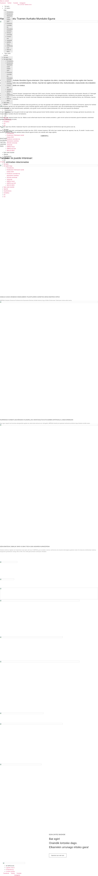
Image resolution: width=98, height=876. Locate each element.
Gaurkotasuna (8, 110)
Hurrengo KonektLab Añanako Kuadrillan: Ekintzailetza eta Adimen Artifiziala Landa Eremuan (36, 420)
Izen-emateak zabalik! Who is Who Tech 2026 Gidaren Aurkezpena (25, 546)
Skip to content (4, 1)
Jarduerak (9, 40)
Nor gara (7, 6)
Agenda (7, 108)
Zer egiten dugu (7, 59)
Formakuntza (10, 12)
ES (5, 114)
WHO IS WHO (10, 150)
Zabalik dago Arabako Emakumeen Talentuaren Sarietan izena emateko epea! (30, 297)
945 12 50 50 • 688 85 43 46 (24, 4)
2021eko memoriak (12, 143)
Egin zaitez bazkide (9, 152)
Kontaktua (7, 112)
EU (5, 116)
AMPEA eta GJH (11, 148)
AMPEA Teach (11, 146)
